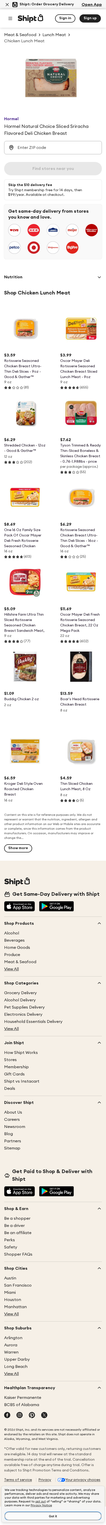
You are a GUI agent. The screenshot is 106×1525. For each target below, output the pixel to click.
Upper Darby (17, 1359)
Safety (10, 1247)
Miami (10, 1292)
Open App (92, 5)
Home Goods (17, 947)
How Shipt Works (21, 1053)
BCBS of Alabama (21, 1405)
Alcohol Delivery (20, 1000)
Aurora (10, 1345)
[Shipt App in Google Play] (56, 906)
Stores (10, 1060)
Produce (12, 955)
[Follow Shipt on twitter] (44, 1415)
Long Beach (16, 1367)
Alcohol (11, 933)
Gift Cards (14, 1074)
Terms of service (18, 1480)
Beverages (14, 940)
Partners (12, 1141)
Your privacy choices (82, 1480)
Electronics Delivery (23, 1014)
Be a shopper (17, 1218)
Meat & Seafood (20, 962)
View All (11, 969)
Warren (11, 1352)
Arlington (13, 1338)
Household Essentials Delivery (33, 1022)
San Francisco (18, 1285)
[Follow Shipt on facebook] (7, 1415)
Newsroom (14, 1127)
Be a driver (14, 1226)
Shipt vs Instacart (21, 1081)
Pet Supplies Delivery (24, 1007)
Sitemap (12, 1148)
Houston (12, 1300)
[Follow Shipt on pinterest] (32, 1415)
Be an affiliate (17, 1233)
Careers (12, 1119)
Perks (9, 1240)
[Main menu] (10, 18)
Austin (10, 1278)
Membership (16, 1067)
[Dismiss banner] (7, 5)
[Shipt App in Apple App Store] (19, 906)
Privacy (44, 1480)
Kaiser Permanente (22, 1398)
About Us (13, 1112)
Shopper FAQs (18, 1254)
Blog (8, 1134)
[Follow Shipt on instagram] (19, 1415)
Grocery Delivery (20, 993)
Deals (9, 1088)
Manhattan (15, 1307)
